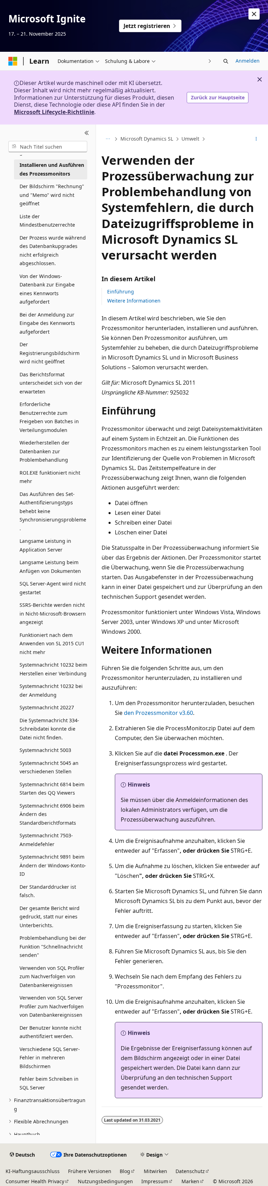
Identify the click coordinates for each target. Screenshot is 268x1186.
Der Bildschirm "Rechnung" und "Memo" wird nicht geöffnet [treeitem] (52, 195)
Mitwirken (155, 1171)
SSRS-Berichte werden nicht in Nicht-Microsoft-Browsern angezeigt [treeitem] (53, 613)
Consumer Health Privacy (35, 1181)
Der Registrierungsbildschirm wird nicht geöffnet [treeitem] (50, 353)
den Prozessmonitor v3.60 (158, 713)
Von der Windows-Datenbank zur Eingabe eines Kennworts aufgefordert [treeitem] (47, 289)
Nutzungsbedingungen (105, 1181)
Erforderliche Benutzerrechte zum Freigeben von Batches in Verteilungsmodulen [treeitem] (49, 417)
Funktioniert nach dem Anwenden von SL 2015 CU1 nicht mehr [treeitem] (52, 643)
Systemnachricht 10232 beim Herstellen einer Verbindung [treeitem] (53, 669)
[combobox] (47, 146)
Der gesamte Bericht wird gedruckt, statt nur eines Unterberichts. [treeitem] (50, 917)
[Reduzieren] (87, 133)
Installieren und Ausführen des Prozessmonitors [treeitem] (52, 169)
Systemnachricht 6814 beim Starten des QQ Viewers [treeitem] (52, 788)
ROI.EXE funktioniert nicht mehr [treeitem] (50, 477)
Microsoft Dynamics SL (146, 138)
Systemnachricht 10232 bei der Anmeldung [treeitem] (51, 690)
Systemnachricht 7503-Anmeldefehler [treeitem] (46, 839)
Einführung (120, 291)
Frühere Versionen (89, 1171)
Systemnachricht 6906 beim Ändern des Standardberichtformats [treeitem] (52, 814)
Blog (125, 1171)
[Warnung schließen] (254, 14)
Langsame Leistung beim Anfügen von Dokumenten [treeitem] (50, 566)
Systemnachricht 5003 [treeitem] (45, 750)
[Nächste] (210, 61)
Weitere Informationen (134, 300)
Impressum (154, 1181)
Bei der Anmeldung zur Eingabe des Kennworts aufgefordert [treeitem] (47, 323)
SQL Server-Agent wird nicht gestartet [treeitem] (53, 588)
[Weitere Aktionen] (256, 139)
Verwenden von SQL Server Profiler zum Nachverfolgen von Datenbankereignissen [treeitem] (52, 1006)
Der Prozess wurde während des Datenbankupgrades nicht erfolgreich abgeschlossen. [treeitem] (53, 250)
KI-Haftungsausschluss (33, 1171)
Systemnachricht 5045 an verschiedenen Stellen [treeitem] (49, 767)
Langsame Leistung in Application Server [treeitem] (45, 545)
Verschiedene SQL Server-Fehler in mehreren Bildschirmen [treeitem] (50, 1058)
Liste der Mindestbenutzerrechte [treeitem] (47, 220)
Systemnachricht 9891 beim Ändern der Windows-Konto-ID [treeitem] (53, 865)
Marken (190, 1181)
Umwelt (190, 138)
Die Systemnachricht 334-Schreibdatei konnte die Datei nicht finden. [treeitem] (49, 729)
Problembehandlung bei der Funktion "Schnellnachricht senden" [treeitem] (53, 946)
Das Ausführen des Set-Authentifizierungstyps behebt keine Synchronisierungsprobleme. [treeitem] (53, 511)
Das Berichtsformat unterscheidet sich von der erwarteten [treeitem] (51, 383)
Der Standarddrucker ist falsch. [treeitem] (48, 891)
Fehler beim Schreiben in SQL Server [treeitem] (49, 1083)
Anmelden (248, 60)
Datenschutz (190, 1171)
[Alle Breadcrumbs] (108, 139)
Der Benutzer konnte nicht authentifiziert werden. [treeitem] (50, 1032)
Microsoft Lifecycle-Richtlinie (54, 112)
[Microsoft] (12, 61)
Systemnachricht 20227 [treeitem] (47, 707)
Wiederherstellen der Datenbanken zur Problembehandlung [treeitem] (44, 451)
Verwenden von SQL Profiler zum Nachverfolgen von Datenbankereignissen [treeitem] (52, 976)
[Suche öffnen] (226, 61)
